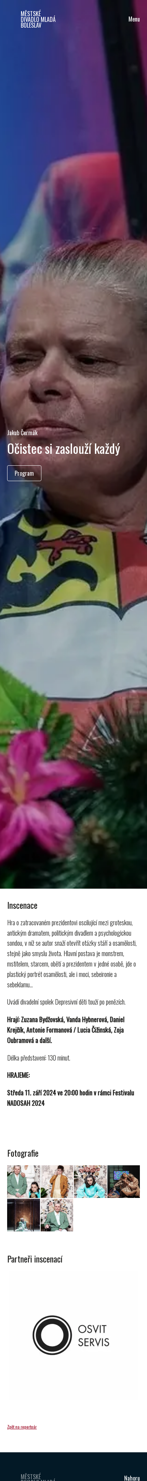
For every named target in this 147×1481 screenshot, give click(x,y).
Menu (134, 19)
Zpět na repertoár (22, 1427)
